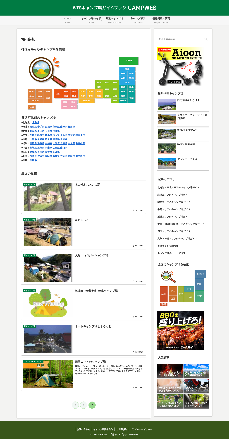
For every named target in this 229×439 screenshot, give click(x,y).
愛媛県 (48, 151)
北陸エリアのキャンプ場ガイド (173, 194)
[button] (206, 39)
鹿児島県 (80, 156)
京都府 (48, 143)
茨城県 (33, 135)
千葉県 (63, 135)
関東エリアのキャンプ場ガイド (173, 202)
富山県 (40, 130)
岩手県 (40, 126)
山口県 (63, 147)
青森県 (33, 126)
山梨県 (33, 139)
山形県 (63, 126)
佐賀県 (40, 156)
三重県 (33, 143)
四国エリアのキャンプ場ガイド (173, 231)
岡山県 (48, 147)
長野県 (40, 139)
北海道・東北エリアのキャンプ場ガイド (178, 187)
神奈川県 (80, 135)
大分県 (63, 156)
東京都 (71, 135)
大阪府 (56, 143)
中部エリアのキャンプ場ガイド (173, 209)
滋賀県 (40, 143)
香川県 (40, 151)
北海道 (35, 122)
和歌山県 (80, 143)
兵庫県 (63, 143)
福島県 (71, 126)
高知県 (56, 151)
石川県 (48, 130)
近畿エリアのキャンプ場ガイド (173, 216)
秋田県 (56, 126)
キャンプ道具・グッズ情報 (171, 253)
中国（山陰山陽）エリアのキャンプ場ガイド (180, 224)
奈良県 (71, 143)
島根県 (40, 147)
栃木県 (40, 135)
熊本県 (56, 156)
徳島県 (33, 151)
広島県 (56, 147)
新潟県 (33, 130)
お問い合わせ (83, 429)
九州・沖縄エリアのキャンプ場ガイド (177, 238)
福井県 (56, 130)
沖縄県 (33, 160)
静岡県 (56, 139)
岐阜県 (48, 139)
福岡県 (33, 156)
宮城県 (48, 126)
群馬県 (48, 135)
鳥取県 (33, 147)
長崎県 (48, 156)
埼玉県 (56, 135)
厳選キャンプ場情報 (168, 246)
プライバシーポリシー (141, 429)
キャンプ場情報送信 (103, 429)
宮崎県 (71, 156)
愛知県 (63, 139)
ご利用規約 (121, 429)
